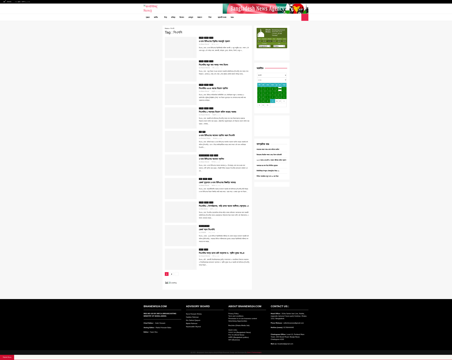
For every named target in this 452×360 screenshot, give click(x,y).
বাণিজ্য (173, 17)
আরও (232, 17)
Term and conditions (235, 316)
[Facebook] (293, 17)
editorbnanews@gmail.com (294, 323)
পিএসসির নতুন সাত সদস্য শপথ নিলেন (213, 64)
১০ (267, 93)
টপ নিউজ (201, 37)
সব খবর (211, 37)
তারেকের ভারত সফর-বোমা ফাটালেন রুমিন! (268, 149)
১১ (272, 93)
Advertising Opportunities (237, 321)
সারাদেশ (199, 17)
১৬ (263, 97)
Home (167, 28)
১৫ (259, 97)
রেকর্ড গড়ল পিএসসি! (207, 229)
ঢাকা (200, 131)
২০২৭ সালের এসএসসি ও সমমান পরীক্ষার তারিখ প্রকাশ (271, 160)
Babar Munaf (205, 44)
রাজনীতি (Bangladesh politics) (238, 337)
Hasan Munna (205, 68)
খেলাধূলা (190, 17)
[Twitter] (296, 17)
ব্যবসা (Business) (234, 340)
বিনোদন (182, 17)
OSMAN (203, 232)
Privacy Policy (233, 313)
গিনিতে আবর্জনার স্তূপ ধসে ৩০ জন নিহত (267, 176)
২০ (280, 97)
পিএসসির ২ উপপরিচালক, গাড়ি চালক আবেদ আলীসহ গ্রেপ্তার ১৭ (224, 206)
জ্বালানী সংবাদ (222, 17)
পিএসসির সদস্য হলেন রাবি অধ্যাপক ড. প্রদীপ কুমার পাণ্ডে (221, 253)
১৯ (276, 97)
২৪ (267, 101)
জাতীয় (156, 17)
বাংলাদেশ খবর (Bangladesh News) (239, 332)
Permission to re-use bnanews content (242, 318)
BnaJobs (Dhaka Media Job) (239, 325)
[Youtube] (299, 17)
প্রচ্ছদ (148, 17)
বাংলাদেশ (206, 37)
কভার (201, 179)
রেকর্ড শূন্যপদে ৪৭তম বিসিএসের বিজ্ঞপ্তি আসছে (217, 182)
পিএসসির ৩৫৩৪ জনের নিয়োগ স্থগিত (213, 88)
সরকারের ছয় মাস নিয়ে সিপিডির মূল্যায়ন (267, 165)
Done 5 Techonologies (254, 352)
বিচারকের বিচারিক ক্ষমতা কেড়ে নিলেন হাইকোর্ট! (269, 155)
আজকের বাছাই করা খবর (204, 155)
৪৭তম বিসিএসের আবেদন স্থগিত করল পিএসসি (217, 135)
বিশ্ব (165, 17)
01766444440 (288, 327)
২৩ (263, 101)
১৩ (280, 93)
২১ (284, 97)
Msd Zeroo (204, 209)
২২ (259, 101)
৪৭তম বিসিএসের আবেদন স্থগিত (211, 159)
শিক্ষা (209, 17)
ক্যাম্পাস (201, 249)
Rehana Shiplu (205, 138)
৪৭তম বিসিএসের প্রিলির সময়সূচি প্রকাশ (214, 41)
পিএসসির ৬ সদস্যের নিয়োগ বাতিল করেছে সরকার (217, 111)
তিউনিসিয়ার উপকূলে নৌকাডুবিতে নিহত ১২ (268, 171)
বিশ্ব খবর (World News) (236, 335)
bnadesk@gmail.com (285, 344)
